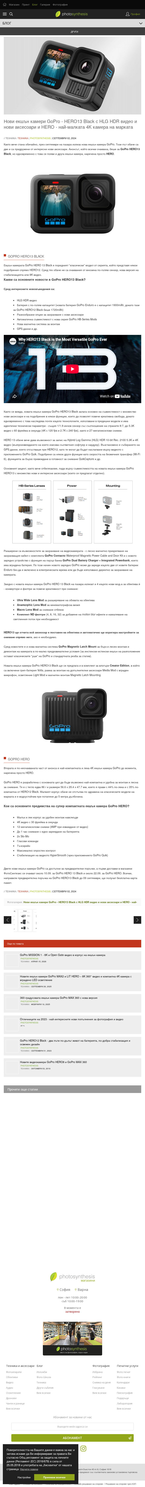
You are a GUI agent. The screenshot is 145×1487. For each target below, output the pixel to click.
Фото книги (123, 1377)
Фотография (60, 4)
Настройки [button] (24, 1477)
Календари (123, 1382)
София (64, 1289)
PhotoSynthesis (40, 138)
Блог (35, 4)
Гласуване (99, 1387)
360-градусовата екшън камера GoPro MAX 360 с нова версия (58, 998)
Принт (26, 4)
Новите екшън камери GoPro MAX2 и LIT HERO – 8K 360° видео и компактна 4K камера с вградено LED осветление (76, 978)
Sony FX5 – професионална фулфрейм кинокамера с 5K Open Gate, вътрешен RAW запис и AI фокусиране (76, 1115)
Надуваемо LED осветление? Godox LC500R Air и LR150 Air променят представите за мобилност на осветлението (79, 1232)
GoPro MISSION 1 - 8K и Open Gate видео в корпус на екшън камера (62, 955)
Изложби (42, 1372)
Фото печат (123, 1372)
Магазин (14, 4)
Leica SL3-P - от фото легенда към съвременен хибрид (52, 1180)
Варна (82, 1289)
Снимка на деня (102, 1382)
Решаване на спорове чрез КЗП (121, 1483)
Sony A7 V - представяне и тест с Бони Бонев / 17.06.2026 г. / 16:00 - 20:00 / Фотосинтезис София (77, 1247)
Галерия (45, 4)
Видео (9, 1382)
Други (74, 31)
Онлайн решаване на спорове (88, 1483)
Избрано (98, 1372)
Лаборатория (124, 1403)
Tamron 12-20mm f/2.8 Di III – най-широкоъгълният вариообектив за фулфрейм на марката (74, 1130)
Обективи (12, 1377)
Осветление (13, 1393)
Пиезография (125, 1393)
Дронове (11, 1398)
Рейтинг (97, 1377)
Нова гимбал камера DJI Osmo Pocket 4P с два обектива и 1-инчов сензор (64, 1164)
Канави (121, 1387)
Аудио (9, 1387)
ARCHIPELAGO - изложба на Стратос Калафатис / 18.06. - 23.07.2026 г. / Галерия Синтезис (73, 1197)
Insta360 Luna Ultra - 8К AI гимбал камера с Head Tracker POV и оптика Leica (64, 1214)
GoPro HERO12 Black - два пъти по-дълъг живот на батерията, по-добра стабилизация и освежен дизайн (75, 1042)
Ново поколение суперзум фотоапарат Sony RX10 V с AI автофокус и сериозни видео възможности (71, 1149)
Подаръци (123, 1398)
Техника (10, 138)
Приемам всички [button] (54, 1477)
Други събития (45, 1387)
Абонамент (72, 1438)
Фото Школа (44, 1377)
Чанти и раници (15, 1403)
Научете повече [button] (29, 1469)
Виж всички (13, 1408)
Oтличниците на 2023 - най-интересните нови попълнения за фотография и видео (71, 1019)
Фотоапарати (14, 1372)
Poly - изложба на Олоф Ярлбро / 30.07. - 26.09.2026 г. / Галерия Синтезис (63, 1097)
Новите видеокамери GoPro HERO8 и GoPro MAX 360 (53, 1062)
